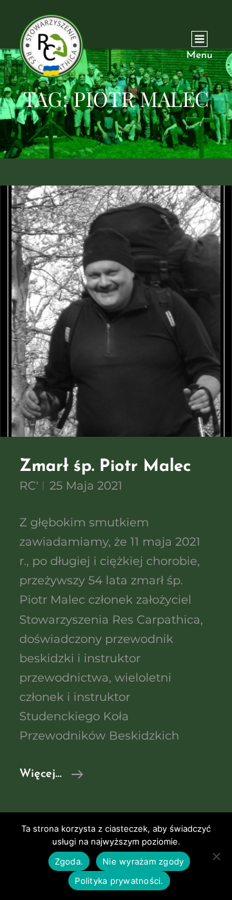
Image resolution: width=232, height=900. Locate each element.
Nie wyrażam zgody (143, 861)
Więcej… (51, 776)
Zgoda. (69, 861)
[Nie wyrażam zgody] (215, 856)
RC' (29, 486)
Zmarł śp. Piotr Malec (105, 466)
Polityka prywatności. (119, 881)
